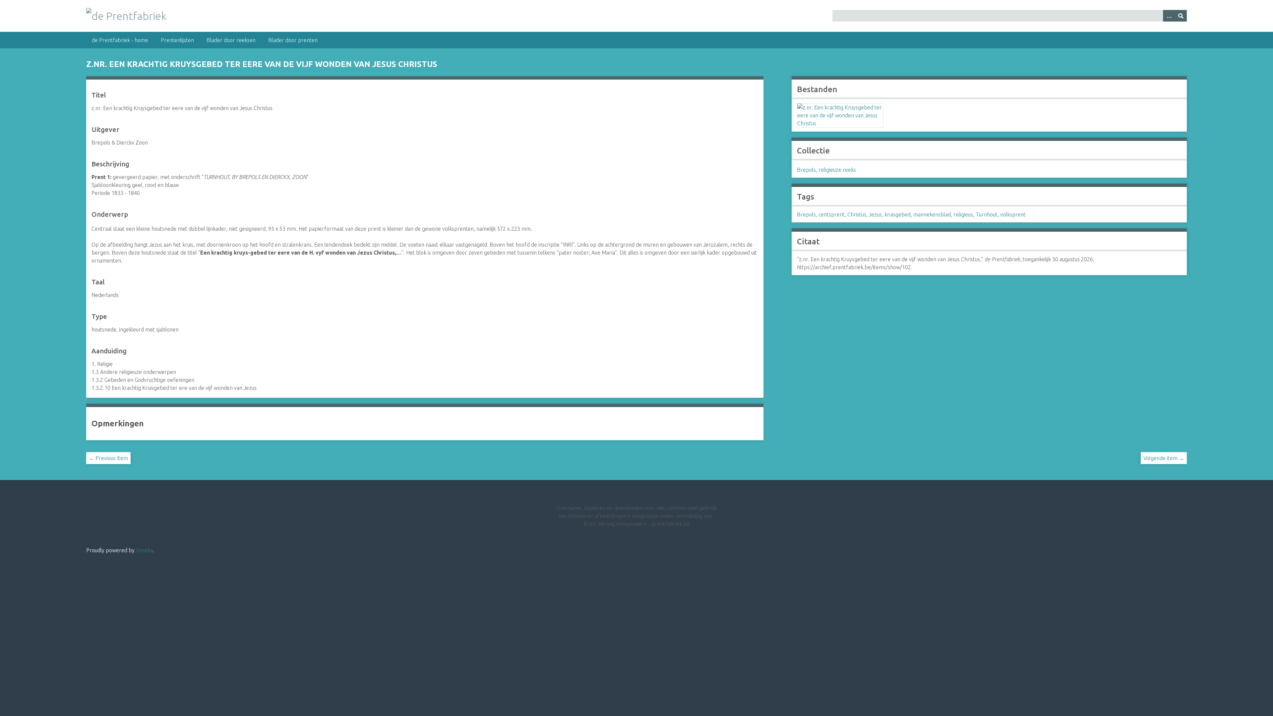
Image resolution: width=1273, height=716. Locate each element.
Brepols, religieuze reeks (826, 170)
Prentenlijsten (177, 40)
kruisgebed (897, 214)
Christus (856, 214)
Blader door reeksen (231, 40)
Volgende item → (1163, 458)
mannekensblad (932, 214)
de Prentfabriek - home (120, 40)
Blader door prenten (293, 40)
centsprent (831, 214)
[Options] (1169, 16)
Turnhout (987, 214)
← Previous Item (108, 458)
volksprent (1013, 214)
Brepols (806, 214)
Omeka (144, 550)
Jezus (875, 214)
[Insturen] (1181, 16)
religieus (963, 214)
